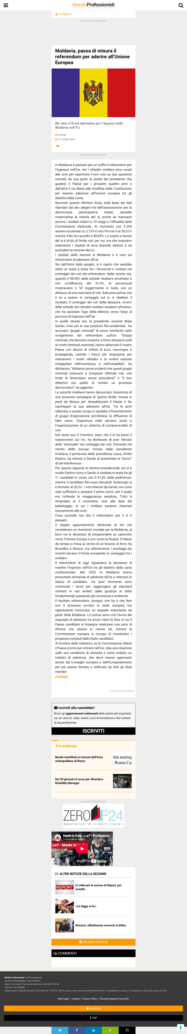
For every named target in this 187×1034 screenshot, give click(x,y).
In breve (66, 14)
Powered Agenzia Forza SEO (114, 998)
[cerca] (181, 6)
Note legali (63, 998)
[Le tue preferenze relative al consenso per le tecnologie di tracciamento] (180, 1027)
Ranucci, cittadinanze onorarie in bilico (100, 925)
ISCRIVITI (93, 731)
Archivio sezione (95, 942)
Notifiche (95, 1008)
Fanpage (61, 676)
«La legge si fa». (86, 906)
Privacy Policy (90, 998)
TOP (94, 1018)
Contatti (76, 998)
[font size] (127, 1030)
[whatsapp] (110, 1030)
